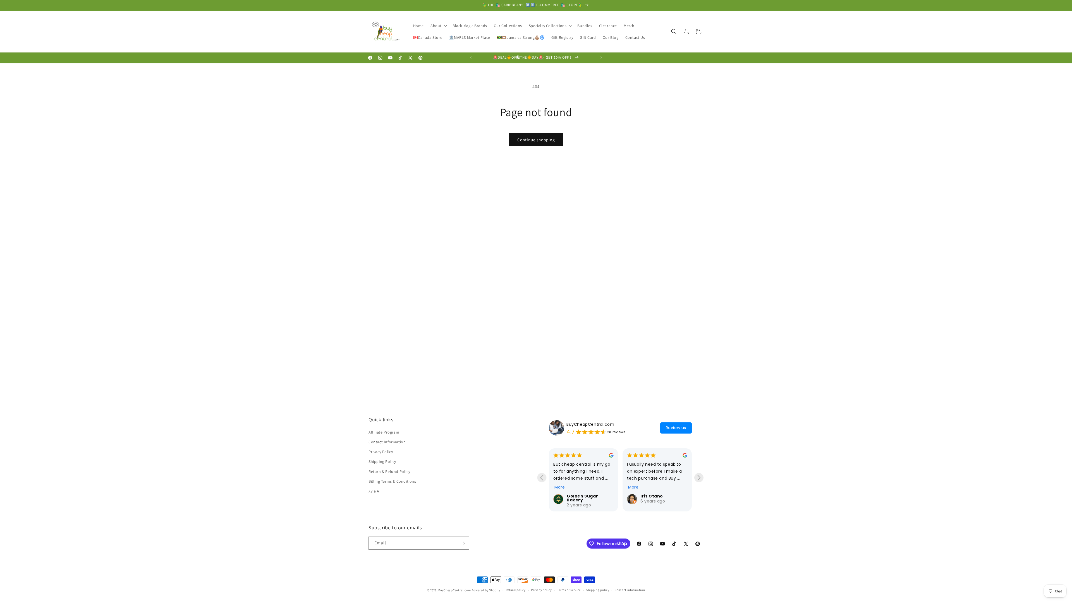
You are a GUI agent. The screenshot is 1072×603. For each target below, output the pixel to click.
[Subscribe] (462, 543)
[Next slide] (699, 477)
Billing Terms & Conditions (392, 481)
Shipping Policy (382, 461)
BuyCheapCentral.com (590, 424)
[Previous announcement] (471, 57)
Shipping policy (597, 590)
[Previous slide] (541, 477)
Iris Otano (651, 496)
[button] (438, 26)
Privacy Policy (380, 451)
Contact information (630, 590)
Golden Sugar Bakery (582, 498)
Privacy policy (541, 590)
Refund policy (516, 590)
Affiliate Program (383, 432)
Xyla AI (374, 491)
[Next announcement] (601, 57)
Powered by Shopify (486, 590)
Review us (676, 427)
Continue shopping (536, 139)
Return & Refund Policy (389, 471)
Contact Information (387, 442)
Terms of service (569, 590)
